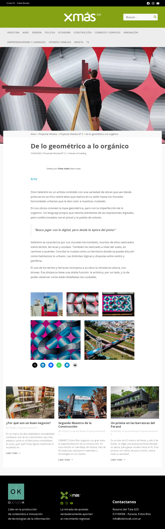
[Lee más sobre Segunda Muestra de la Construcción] (82, 402)
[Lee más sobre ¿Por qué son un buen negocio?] (30, 402)
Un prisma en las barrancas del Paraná (133, 424)
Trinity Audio (63, 169)
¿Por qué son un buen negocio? (28, 423)
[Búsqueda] (155, 17)
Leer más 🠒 (13, 453)
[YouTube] (157, 3)
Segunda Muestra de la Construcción (75, 424)
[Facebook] (148, 3)
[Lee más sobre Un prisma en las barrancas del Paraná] (135, 402)
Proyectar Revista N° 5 (54, 153)
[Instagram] (153, 3)
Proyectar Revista (78, 431)
